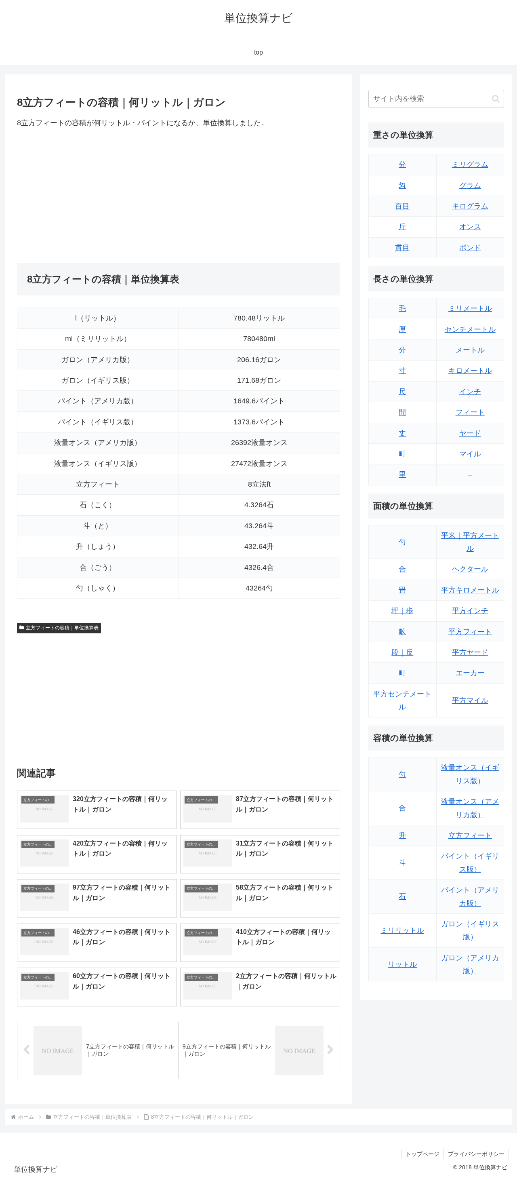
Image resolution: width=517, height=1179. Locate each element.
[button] (496, 98)
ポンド (470, 248)
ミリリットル (402, 930)
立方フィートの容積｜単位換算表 (62, 628)
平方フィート (470, 632)
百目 (402, 206)
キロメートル (470, 371)
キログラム (470, 206)
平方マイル (470, 700)
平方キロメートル (470, 590)
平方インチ (470, 611)
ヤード (470, 433)
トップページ (422, 1154)
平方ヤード (470, 652)
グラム (470, 185)
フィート (470, 412)
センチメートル (470, 329)
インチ (470, 392)
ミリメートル (470, 308)
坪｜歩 (402, 611)
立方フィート (470, 835)
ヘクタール (470, 569)
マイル (470, 454)
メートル (470, 350)
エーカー (470, 673)
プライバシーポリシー (476, 1154)
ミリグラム (470, 164)
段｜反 (402, 652)
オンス (470, 227)
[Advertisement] (98, 196)
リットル (402, 964)
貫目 (402, 248)
